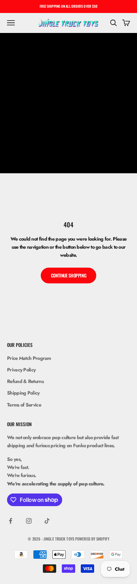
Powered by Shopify (92, 539)
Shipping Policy (23, 392)
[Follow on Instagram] (28, 520)
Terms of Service (24, 404)
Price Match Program (29, 358)
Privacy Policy (21, 369)
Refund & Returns (25, 381)
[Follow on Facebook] (10, 520)
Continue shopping (68, 275)
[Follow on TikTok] (47, 520)
